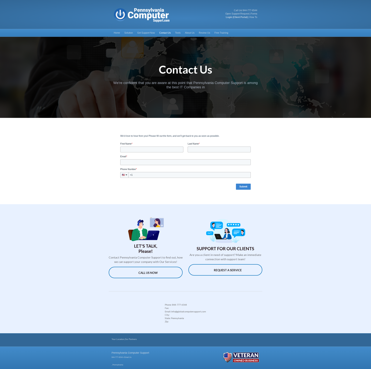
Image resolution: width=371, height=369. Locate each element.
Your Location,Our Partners (124, 339)
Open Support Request (237, 13)
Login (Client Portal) (237, 17)
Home (117, 33)
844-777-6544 (250, 10)
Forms (254, 13)
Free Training (221, 33)
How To (253, 17)
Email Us (127, 357)
